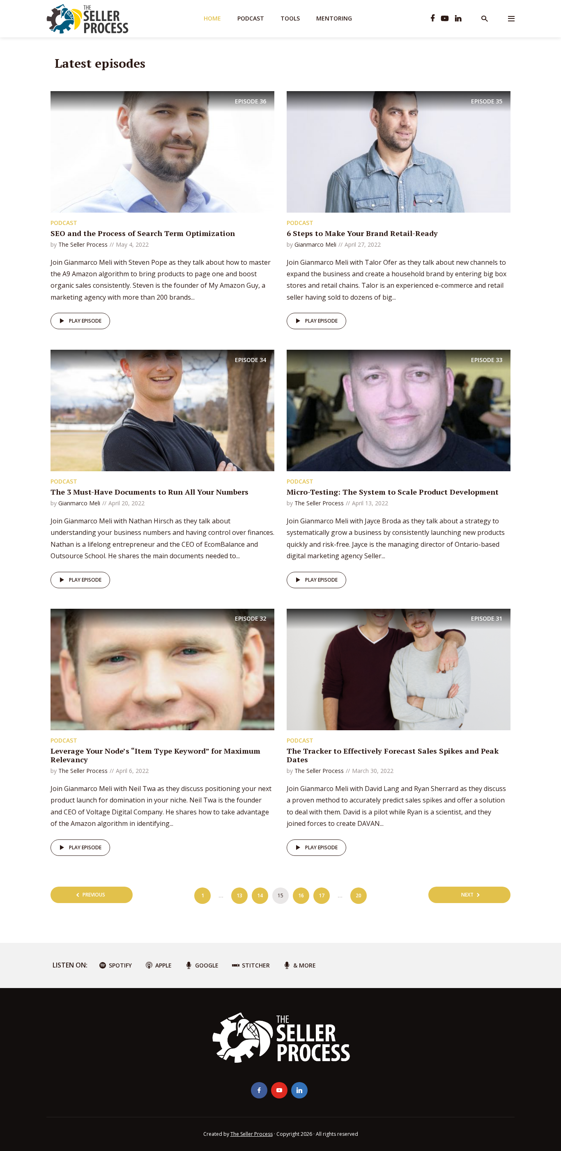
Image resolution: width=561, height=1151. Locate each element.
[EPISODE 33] (398, 410)
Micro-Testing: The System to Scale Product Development (393, 492)
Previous (94, 894)
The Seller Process (83, 244)
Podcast (250, 18)
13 (239, 895)
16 (301, 895)
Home (212, 18)
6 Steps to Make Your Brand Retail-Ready (362, 233)
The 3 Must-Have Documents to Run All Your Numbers (149, 492)
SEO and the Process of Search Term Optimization (143, 233)
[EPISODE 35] (398, 151)
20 (358, 895)
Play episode (85, 320)
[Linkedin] (299, 1090)
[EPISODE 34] (162, 410)
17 (321, 895)
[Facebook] (259, 1090)
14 (260, 895)
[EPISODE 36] (162, 151)
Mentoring (334, 18)
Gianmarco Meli (315, 244)
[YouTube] (279, 1090)
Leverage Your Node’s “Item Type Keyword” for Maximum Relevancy (155, 755)
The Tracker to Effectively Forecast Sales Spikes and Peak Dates (393, 755)
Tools (290, 18)
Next (467, 894)
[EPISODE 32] (162, 668)
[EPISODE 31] (398, 668)
